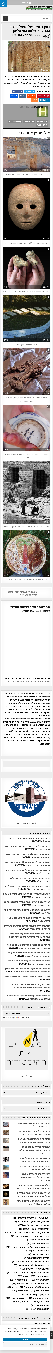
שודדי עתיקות (40, 1301)
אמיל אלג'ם (20, 1221)
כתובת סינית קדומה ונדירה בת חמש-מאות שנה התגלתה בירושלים (27, 456)
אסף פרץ (42, 1225)
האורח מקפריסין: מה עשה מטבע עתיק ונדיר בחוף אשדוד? (33, 1125)
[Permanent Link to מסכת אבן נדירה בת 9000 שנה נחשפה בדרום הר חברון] (26, 209)
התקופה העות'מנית (38, 1247)
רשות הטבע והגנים (38, 1298)
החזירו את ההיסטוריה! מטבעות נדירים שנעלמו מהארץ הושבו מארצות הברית (33, 1194)
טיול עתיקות (20, 1265)
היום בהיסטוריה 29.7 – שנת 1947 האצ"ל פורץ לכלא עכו (26, 526)
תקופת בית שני (40, 1305)
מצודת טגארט (16, 1272)
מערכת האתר (40, 35)
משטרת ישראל (40, 1279)
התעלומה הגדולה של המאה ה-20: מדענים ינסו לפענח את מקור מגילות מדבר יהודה (27, 864)
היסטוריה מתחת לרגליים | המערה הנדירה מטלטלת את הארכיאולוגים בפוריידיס (35, 1177)
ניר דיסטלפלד (19, 1279)
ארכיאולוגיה (40, 1228)
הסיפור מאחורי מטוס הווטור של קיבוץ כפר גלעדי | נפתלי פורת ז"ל (34, 1168)
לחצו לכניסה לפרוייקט (26, 823)
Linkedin (43, 100)
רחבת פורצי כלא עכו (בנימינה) (26, 344)
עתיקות (26, 1287)
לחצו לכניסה (26, 1076)
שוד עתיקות (21, 1301)
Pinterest (42, 95)
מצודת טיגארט (40, 1276)
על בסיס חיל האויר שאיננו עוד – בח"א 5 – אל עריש (26, 579)
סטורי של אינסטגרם (37, 1283)
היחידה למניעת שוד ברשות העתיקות (30, 1236)
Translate (24, 1017)
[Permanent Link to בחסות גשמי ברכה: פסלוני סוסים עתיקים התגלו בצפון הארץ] (26, 268)
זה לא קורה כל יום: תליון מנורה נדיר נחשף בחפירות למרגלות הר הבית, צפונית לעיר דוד (28, 946)
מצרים (23, 1276)
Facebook (16, 91)
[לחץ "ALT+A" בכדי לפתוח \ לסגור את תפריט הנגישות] (3, 3)
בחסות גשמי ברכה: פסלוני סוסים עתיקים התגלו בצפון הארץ (26, 291)
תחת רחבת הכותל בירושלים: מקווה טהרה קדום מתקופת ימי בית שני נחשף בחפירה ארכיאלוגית (29, 935)
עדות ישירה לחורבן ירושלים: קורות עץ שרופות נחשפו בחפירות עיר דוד (33, 1133)
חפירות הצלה (40, 1261)
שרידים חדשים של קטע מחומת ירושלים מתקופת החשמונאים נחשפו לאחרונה (29, 954)
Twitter (28, 91)
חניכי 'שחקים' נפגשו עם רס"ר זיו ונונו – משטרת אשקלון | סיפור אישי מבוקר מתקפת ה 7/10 (30, 986)
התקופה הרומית (15, 1247)
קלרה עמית (29, 1294)
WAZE (44, 1218)
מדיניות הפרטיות (38, 1344)
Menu (25, 2)
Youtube (28, 121)
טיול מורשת (20, 1261)
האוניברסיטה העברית (17, 1232)
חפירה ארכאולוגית (37, 1250)
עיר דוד (18, 1283)
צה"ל (44, 1294)
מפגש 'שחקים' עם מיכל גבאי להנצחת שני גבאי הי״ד (27, 976)
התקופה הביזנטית (38, 1239)
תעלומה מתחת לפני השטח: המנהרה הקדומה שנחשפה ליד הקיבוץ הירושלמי (33, 1187)
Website (41, 121)
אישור (25, 1339)
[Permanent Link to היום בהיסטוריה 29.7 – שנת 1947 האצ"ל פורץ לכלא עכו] (26, 492)
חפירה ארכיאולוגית (37, 1254)
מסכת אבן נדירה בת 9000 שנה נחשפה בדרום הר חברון (26, 243)
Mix (34, 100)
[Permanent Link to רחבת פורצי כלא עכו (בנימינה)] (26, 318)
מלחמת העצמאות (38, 1272)
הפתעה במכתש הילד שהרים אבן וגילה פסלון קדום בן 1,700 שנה (33, 1202)
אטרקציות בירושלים (24, 1218)
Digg (13, 95)
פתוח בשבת (19, 1290)
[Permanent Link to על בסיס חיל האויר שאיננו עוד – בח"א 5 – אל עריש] (26, 553)
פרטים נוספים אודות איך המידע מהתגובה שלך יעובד (27, 681)
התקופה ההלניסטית (38, 1243)
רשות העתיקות (15, 1298)
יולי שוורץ (42, 1269)
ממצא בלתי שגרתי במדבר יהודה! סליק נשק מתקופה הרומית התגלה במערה (26, 399)
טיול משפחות (40, 1265)
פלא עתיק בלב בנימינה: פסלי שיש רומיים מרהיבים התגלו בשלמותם (35, 1160)
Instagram (14, 121)
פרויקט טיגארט (40, 1290)
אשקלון (23, 1228)
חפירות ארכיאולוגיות (36, 1258)
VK (21, 95)
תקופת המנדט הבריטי (36, 1309)
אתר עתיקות (40, 1232)
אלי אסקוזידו (40, 1221)
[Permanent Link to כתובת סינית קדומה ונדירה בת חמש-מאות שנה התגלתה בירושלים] (26, 428)
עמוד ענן (42, 1287)
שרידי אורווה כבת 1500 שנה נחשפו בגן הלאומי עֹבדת (26, 174)
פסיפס (12, 1287)
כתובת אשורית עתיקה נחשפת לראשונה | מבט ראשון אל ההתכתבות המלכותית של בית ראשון (27, 970)
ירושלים (26, 1269)
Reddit (30, 95)
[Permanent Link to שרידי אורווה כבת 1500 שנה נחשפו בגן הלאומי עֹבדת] (26, 154)
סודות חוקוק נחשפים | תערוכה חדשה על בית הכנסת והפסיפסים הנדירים (34, 1141)
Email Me (41, 125)
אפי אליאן (26, 1225)
